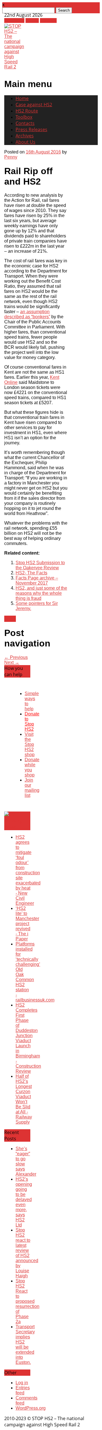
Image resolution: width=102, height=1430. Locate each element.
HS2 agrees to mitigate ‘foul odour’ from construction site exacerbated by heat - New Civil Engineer (28, 870)
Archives (25, 136)
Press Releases (31, 129)
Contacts (25, 123)
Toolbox (24, 117)
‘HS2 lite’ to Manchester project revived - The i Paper (27, 923)
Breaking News (13, 824)
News (10, 619)
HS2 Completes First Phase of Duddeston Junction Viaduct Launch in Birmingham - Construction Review (28, 1038)
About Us (25, 142)
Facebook (14, 20)
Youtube (48, 20)
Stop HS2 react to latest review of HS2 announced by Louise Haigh (27, 1253)
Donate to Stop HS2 (32, 721)
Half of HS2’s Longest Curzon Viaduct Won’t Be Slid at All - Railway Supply (24, 1099)
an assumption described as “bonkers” (27, 314)
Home (22, 98)
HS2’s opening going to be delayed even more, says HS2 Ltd (24, 1202)
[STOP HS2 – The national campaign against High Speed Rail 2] (14, 66)
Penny (10, 157)
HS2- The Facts (31, 572)
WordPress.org (31, 1408)
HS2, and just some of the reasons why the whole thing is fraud (41, 593)
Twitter (32, 20)
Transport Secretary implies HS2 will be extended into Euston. (25, 1344)
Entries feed (23, 1390)
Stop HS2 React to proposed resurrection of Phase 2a (27, 1301)
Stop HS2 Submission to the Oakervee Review (40, 565)
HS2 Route (27, 111)
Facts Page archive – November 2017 (37, 580)
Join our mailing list (32, 788)
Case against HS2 (34, 104)
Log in (22, 1382)
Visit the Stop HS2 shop (30, 744)
